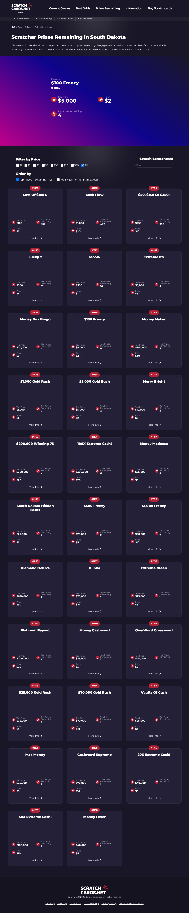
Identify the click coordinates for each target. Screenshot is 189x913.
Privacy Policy (109, 903)
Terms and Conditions (131, 903)
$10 (56, 165)
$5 (46, 165)
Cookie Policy (91, 903)
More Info (34, 238)
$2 (29, 165)
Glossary (50, 903)
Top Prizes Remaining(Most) (36, 179)
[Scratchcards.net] (21, 9)
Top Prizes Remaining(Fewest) (79, 179)
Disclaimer (75, 903)
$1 (20, 165)
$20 (66, 165)
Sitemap (62, 903)
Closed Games (85, 18)
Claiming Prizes (65, 18)
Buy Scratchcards (160, 8)
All (86, 165)
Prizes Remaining (43, 18)
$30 (76, 165)
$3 (37, 165)
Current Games (21, 18)
